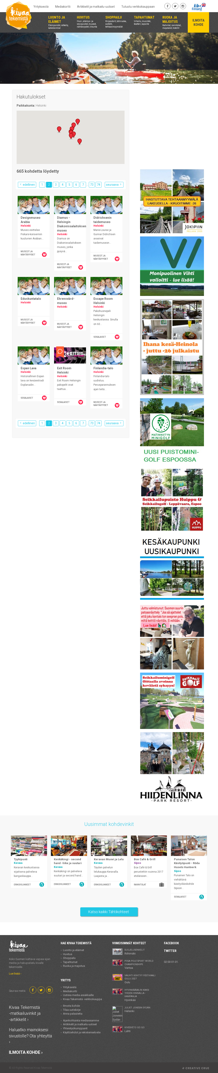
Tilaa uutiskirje (71, 1009)
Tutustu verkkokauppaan (138, 6)
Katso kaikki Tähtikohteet (109, 911)
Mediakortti (62, 6)
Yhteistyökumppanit (75, 1028)
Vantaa (139, 964)
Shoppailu (69, 958)
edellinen (28, 184)
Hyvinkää (137, 995)
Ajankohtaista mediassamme (81, 1020)
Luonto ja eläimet (73, 950)
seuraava (112, 184)
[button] (59, 130)
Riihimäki (135, 951)
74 (98, 184)
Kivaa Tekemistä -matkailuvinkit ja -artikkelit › (25, 1013)
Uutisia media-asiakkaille (78, 995)
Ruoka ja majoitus (74, 965)
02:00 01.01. (171, 961)
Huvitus (67, 954)
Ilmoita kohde (71, 1005)
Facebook (171, 943)
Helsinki (137, 1009)
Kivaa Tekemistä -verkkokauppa (82, 999)
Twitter (170, 951)
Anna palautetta (72, 1013)
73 (91, 184)
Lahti (135, 1029)
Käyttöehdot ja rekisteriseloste (81, 1032)
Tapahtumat (70, 962)
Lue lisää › (15, 973)
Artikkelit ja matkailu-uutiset (96, 6)
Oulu (140, 979)
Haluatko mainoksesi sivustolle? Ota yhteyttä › (30, 1035)
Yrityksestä (41, 6)
